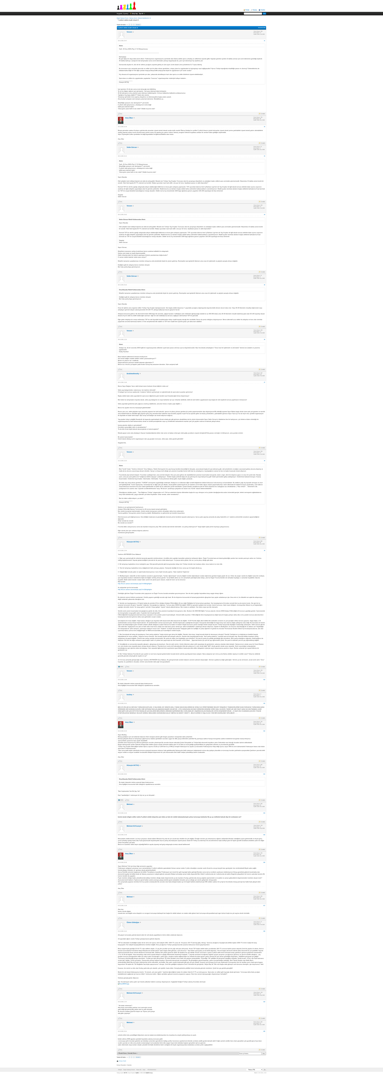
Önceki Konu (123, 1053)
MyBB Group (149, 1072)
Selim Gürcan (132, 147)
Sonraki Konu (132, 1053)
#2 (264, 126)
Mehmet (130, 804)
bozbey (129, 694)
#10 (264, 679)
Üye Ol (141, 13)
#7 (264, 382)
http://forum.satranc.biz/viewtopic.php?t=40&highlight (134, 583)
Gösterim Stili (261, 27)
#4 (264, 214)
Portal (247, 10)
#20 (264, 1031)
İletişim (120, 1069)
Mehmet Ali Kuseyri (134, 826)
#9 (264, 550)
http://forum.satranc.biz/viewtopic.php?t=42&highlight (134, 589)
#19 (264, 1001)
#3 (264, 156)
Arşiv (144, 1069)
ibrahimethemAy (133, 373)
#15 (264, 834)
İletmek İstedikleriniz (143, 18)
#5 (264, 284)
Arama (255, 10)
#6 (264, 339)
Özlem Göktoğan (133, 922)
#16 (264, 862)
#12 (264, 731)
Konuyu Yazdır (122, 1061)
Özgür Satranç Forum (122, 18)
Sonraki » (138, 24)
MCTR (125, 1072)
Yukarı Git (138, 1069)
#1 (264, 40)
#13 (264, 774)
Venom (129, 32)
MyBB (137, 1072)
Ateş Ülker (129, 118)
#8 (264, 460)
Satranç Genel (133, 18)
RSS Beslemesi (152, 1069)
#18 (264, 931)
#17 (264, 905)
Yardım (263, 10)
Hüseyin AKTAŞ (133, 542)
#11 (264, 703)
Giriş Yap (135, 13)
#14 (264, 813)
